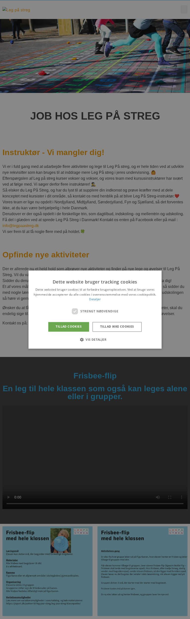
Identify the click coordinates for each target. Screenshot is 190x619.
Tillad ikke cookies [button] (117, 327)
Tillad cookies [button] (69, 327)
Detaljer (95, 299)
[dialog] (95, 309)
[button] (95, 339)
